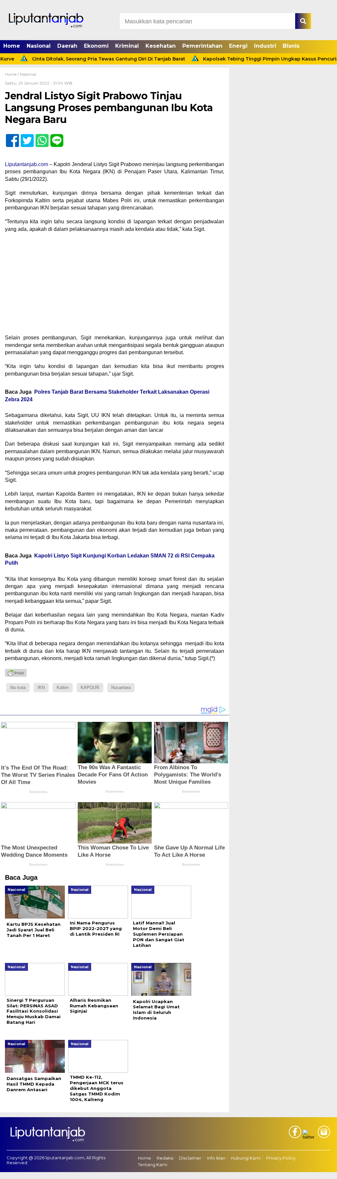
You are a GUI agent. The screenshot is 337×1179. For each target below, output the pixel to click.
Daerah (67, 46)
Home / (12, 74)
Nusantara (121, 687)
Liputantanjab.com (26, 164)
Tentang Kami (152, 1164)
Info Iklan (216, 1158)
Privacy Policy (281, 1158)
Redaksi (165, 1158)
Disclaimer (190, 1158)
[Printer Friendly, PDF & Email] (16, 673)
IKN (41, 687)
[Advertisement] (114, 285)
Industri (265, 46)
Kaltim (63, 687)
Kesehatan (160, 46)
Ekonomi (96, 46)
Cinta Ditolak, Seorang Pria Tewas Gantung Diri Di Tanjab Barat (87, 59)
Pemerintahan (202, 46)
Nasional (39, 46)
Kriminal (127, 46)
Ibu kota (18, 687)
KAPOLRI (90, 687)
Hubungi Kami (246, 1158)
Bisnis (291, 46)
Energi (238, 46)
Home (11, 46)
